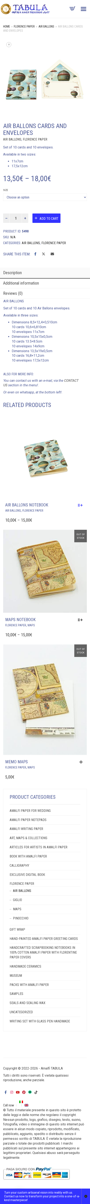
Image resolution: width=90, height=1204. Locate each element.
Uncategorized (21, 1012)
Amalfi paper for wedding (30, 811)
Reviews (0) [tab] (13, 293)
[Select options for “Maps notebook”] (81, 620)
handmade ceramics (25, 966)
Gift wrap (17, 930)
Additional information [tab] (21, 283)
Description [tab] (12, 272)
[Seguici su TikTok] (36, 1092)
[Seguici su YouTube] (17, 1092)
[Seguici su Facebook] (5, 1092)
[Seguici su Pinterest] (23, 1092)
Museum (16, 976)
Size (5, 190)
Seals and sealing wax (27, 1003)
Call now (8, 1105)
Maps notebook (20, 619)
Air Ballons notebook (26, 504)
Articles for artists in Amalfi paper (38, 847)
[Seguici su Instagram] (11, 1092)
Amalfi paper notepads (28, 820)
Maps (31, 625)
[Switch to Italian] (21, 1102)
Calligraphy (19, 866)
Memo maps (16, 761)
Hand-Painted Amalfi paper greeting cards (44, 939)
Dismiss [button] (85, 1196)
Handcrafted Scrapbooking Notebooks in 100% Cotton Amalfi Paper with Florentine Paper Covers (43, 952)
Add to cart (49, 219)
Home (6, 26)
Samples (16, 994)
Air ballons (46, 26)
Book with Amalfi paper (28, 856)
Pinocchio (20, 918)
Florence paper (24, 26)
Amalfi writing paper (26, 829)
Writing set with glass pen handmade (40, 1021)
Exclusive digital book (27, 875)
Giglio (17, 900)
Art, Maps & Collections (28, 838)
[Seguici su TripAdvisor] (29, 1092)
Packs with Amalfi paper (29, 985)
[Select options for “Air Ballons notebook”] (81, 505)
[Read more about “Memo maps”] (82, 762)
